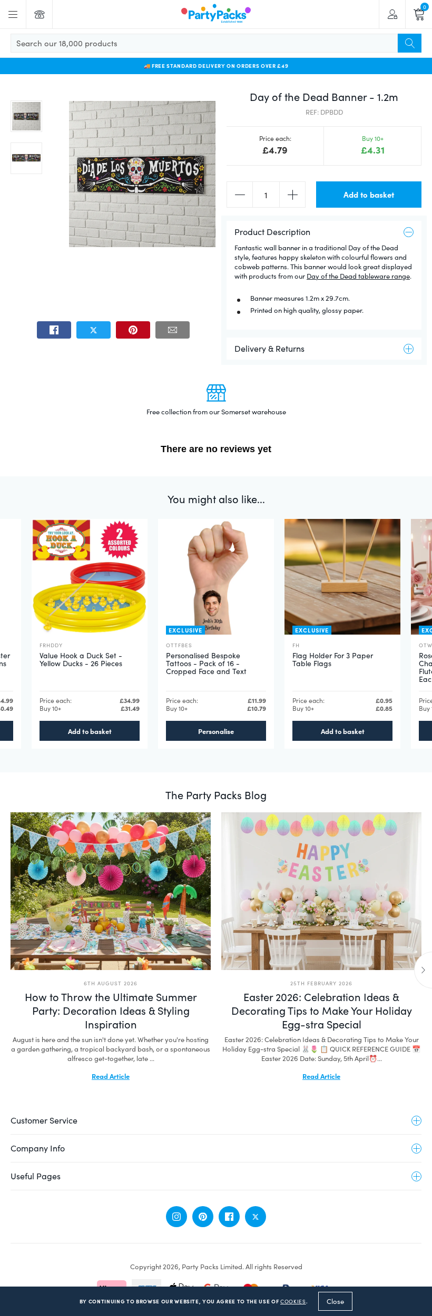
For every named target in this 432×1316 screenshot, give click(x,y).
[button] (26, 116)
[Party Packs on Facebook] (229, 1216)
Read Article (111, 1075)
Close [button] (335, 1301)
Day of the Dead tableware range (358, 276)
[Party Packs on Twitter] (255, 1216)
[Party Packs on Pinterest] (202, 1216)
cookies (293, 1301)
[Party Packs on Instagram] (176, 1216)
